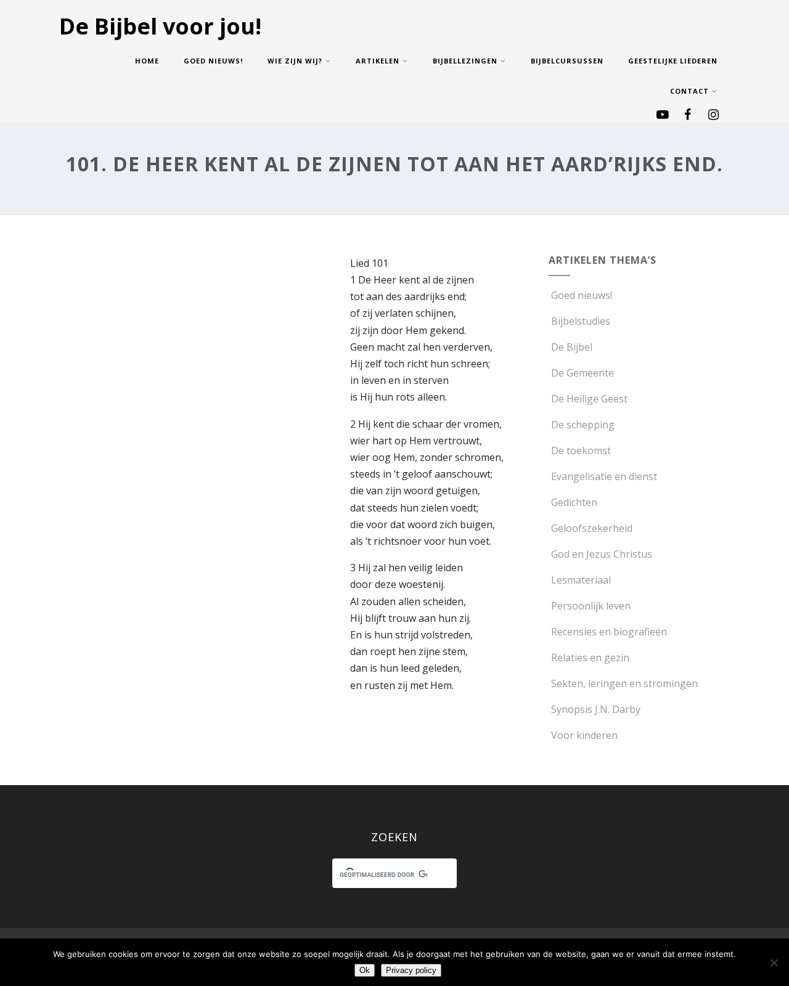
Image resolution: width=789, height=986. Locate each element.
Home (147, 60)
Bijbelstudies (580, 321)
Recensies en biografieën (609, 631)
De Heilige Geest (589, 398)
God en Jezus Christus (601, 554)
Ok (364, 970)
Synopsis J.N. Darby (595, 709)
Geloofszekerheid (591, 528)
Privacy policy (411, 970)
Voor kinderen (584, 735)
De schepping (583, 424)
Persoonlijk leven (591, 606)
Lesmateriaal (581, 580)
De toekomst (581, 450)
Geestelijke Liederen (672, 60)
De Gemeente (582, 373)
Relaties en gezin (590, 657)
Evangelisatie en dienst (604, 476)
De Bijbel (571, 347)
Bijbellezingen (465, 60)
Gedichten (574, 502)
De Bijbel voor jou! (160, 26)
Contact (689, 91)
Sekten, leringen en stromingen (624, 683)
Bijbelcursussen (567, 60)
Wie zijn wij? (295, 60)
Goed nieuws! (213, 60)
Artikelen (377, 60)
